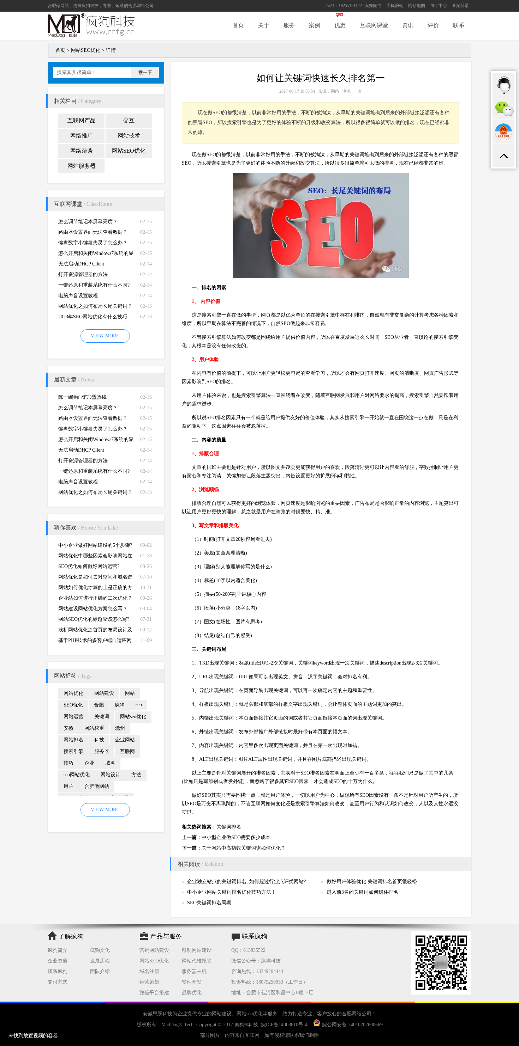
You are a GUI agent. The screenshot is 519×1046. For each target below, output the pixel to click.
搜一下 (145, 72)
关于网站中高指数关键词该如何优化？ (244, 848)
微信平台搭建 (154, 992)
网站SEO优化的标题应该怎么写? (93, 619)
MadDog (170, 1024)
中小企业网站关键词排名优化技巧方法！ (231, 892)
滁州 (120, 728)
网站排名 (73, 739)
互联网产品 (81, 120)
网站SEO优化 (85, 50)
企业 (89, 763)
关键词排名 (228, 827)
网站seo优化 (133, 716)
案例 (314, 25)
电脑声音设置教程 (78, 295)
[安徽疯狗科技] (441, 993)
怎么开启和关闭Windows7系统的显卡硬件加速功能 (95, 255)
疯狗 (120, 705)
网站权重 (94, 728)
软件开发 (192, 982)
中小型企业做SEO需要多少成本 (236, 837)
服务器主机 (194, 971)
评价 (433, 25)
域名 (110, 763)
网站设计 (110, 774)
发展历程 (100, 961)
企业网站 (125, 739)
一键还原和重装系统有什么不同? (94, 285)
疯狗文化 (100, 950)
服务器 (101, 751)
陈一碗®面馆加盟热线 (82, 397)
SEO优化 (73, 705)
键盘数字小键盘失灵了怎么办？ (92, 242)
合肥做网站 (58, 5)
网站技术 (129, 136)
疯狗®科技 (246, 1024)
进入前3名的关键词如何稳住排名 (362, 892)
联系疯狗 (57, 971)
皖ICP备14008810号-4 (284, 1024)
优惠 (340, 25)
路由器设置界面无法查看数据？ (92, 232)
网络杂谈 (81, 151)
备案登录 (460, 5)
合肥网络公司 (141, 5)
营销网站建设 (154, 950)
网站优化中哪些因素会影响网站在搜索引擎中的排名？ (95, 557)
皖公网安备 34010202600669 (352, 1024)
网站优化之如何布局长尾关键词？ (95, 306)
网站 (130, 693)
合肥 (99, 705)
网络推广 (81, 136)
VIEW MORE (105, 335)
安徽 (68, 728)
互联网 (127, 751)
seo (139, 704)
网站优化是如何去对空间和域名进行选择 (95, 578)
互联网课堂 (374, 25)
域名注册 (149, 971)
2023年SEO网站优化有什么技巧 (92, 316)
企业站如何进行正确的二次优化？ (95, 598)
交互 (129, 120)
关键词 (101, 716)
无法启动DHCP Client (81, 264)
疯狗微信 (372, 5)
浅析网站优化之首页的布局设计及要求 (95, 631)
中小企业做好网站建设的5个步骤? (95, 545)
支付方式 (57, 982)
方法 (136, 774)
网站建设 (104, 693)
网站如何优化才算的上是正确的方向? (95, 589)
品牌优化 (192, 992)
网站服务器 (81, 166)
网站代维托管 (196, 961)
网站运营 (73, 716)
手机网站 (394, 5)
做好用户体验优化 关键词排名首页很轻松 (372, 881)
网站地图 (416, 5)
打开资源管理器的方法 (83, 274)
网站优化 (73, 693)
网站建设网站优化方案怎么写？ (92, 608)
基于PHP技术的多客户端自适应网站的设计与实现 (95, 642)
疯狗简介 (57, 950)
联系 (458, 25)
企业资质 (57, 961)
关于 (263, 25)
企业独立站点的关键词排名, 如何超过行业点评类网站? (246, 881)
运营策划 (149, 982)
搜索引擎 (73, 751)
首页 (238, 25)
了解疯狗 (71, 936)
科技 (99, 739)
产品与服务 (166, 936)
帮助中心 (438, 5)
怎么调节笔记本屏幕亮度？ (88, 221)
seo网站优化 (77, 774)
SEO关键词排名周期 (209, 902)
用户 (68, 786)
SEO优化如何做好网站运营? (88, 566)
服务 (289, 25)
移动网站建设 (196, 950)
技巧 (68, 763)
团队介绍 (100, 971)
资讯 (407, 25)
